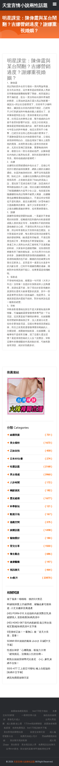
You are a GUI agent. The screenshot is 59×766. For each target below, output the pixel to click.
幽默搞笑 (31, 490)
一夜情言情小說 (28, 715)
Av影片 (31, 577)
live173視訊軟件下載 (37, 728)
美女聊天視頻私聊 (18, 740)
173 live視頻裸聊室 (33, 723)
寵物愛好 (31, 538)
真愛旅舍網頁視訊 (19, 711)
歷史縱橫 (31, 498)
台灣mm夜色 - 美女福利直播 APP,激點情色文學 (28, 749)
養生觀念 (31, 554)
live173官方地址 (40, 711)
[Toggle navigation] (54, 4)
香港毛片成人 (13, 719)
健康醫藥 (31, 561)
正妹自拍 (31, 450)
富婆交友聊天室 (37, 732)
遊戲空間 (31, 522)
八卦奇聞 (31, 482)
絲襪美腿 (31, 434)
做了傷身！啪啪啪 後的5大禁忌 (24, 599)
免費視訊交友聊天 (46, 744)
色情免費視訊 (18, 728)
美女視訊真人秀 (28, 744)
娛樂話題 (31, 530)
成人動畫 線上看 (14, 723)
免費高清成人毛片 (28, 736)
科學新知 (31, 506)
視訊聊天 (31, 569)
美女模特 (31, 442)
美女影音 (15, 744)
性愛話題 (31, 466)
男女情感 (31, 474)
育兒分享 (31, 546)
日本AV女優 (31, 458)
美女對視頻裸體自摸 (13, 732)
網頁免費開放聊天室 (18, 677)
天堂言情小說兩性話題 (24, 761)
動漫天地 (31, 514)
